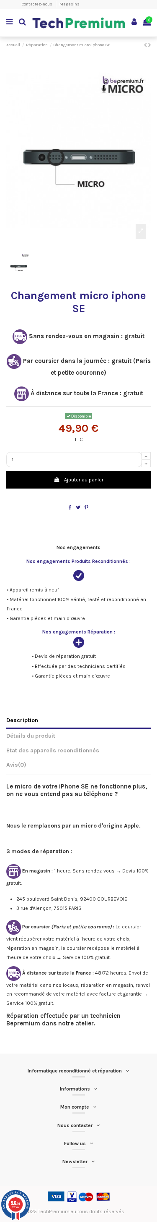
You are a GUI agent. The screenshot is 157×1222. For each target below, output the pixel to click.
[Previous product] (146, 45)
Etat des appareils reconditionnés (52, 750)
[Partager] (70, 507)
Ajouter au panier (83, 480)
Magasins (69, 4)
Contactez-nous (37, 4)
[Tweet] (78, 507)
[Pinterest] (86, 507)
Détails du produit (30, 735)
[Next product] (149, 45)
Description (22, 720)
